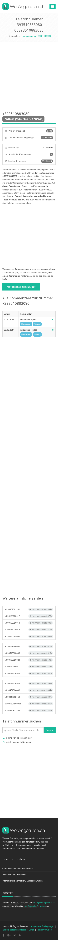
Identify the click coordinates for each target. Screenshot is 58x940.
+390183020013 (28, 629)
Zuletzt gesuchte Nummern (18, 741)
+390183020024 (28, 659)
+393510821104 (28, 710)
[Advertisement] (29, 77)
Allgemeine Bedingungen (42, 926)
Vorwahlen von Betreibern (14, 874)
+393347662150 (28, 696)
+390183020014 (28, 622)
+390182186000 (28, 646)
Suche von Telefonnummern (19, 737)
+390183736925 (28, 673)
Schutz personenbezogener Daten (18, 929)
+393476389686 (28, 636)
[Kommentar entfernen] (52, 319)
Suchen (49, 730)
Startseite (13, 35)
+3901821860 (28, 666)
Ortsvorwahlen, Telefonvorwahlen (17, 868)
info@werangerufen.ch (44, 902)
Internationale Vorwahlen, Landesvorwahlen (22, 880)
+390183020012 (28, 615)
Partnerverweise (44, 929)
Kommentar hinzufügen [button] (21, 286)
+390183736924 (28, 683)
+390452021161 (28, 609)
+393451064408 (28, 690)
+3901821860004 (28, 703)
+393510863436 (28, 652)
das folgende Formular (34, 906)
